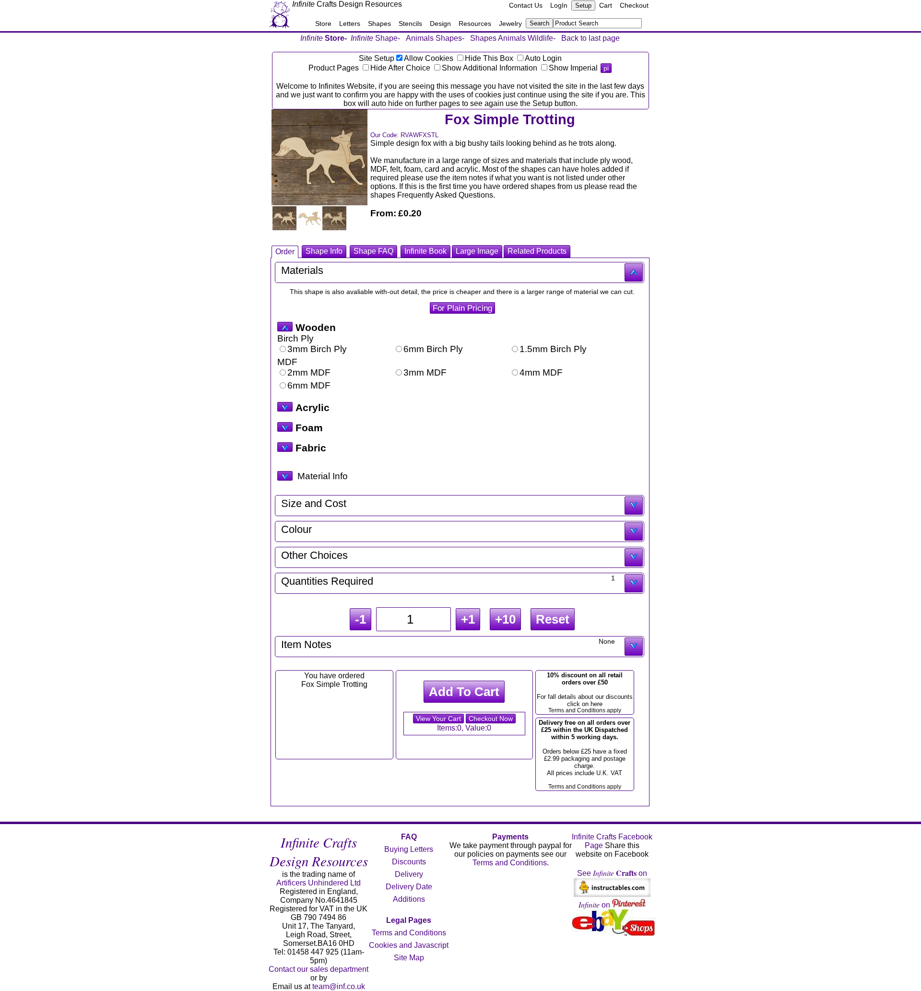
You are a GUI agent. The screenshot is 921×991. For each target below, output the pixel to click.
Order (285, 252)
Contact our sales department (318, 969)
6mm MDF (309, 385)
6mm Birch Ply (433, 349)
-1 (360, 619)
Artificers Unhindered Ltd (318, 883)
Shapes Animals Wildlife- (512, 38)
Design (440, 23)
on (595, 905)
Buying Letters (408, 849)
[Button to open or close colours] (634, 531)
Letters (349, 23)
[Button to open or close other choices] (634, 557)
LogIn (558, 5)
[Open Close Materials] (285, 326)
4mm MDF (541, 372)
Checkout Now (491, 718)
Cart (605, 5)
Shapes (379, 23)
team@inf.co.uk (338, 986)
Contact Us (526, 5)
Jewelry (510, 23)
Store (323, 23)
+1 (468, 619)
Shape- (375, 38)
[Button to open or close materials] (634, 272)
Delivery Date (409, 887)
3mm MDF (425, 372)
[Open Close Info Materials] (285, 476)
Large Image (477, 251)
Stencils (410, 23)
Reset (552, 619)
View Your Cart (438, 718)
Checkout (634, 5)
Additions (409, 899)
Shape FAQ (373, 251)
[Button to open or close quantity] (634, 583)
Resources (475, 23)
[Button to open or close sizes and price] (634, 505)
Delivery (409, 874)
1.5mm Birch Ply (553, 349)
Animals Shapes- (435, 38)
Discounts (409, 862)
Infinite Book (425, 251)
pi (606, 68)
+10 (505, 619)
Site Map (409, 958)
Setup (583, 5)
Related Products (537, 251)
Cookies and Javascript (409, 945)
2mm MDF (309, 372)
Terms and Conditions (409, 933)
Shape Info (324, 251)
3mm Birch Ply (317, 349)
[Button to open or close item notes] (634, 646)
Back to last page (590, 38)
